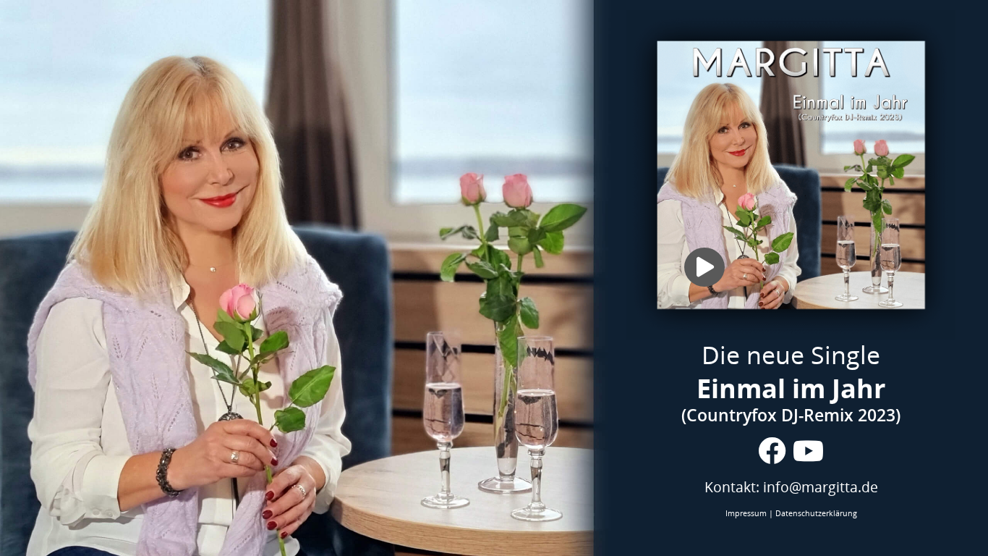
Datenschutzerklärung (816, 513)
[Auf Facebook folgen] (771, 451)
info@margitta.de (820, 487)
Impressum (746, 513)
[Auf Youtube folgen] (808, 451)
